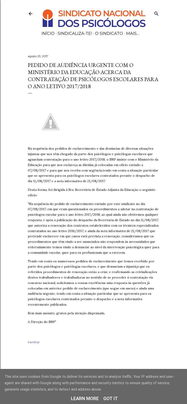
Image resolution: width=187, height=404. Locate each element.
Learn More (85, 398)
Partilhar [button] (34, 342)
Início (48, 33)
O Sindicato (109, 33)
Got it (110, 398)
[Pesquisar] (156, 12)
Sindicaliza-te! (75, 33)
